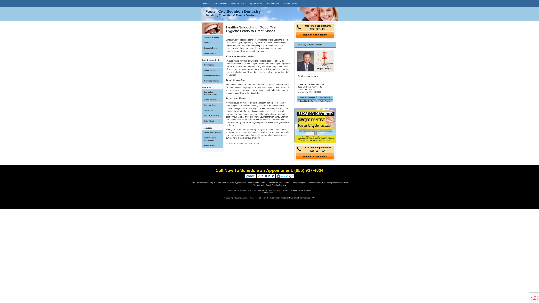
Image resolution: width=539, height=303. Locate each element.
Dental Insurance (211, 100)
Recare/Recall (209, 70)
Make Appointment (307, 97)
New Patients (209, 65)
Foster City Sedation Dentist (248, 182)
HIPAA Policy (209, 145)
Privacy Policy (274, 198)
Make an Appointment (315, 34)
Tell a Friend (325, 101)
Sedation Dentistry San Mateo (272, 182)
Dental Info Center (291, 3)
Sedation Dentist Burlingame (296, 182)
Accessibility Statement (290, 198)
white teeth (263, 105)
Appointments (273, 3)
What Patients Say (211, 116)
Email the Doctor (307, 101)
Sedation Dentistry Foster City (225, 182)
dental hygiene (252, 122)
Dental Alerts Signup (212, 132)
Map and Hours (255, 3)
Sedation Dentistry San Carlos (319, 182)
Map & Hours (325, 97)
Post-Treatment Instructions (210, 139)
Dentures (208, 42)
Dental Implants (210, 53)
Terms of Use (305, 198)
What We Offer (237, 3)
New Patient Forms (211, 81)
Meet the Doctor (220, 3)
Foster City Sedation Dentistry (201, 182)
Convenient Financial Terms (210, 93)
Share (300, 80)
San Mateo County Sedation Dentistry (271, 185)
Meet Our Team (210, 105)
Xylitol (256, 92)
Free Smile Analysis (212, 75)
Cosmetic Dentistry (212, 48)
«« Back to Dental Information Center (242, 143)
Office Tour (208, 110)
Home (206, 3)
